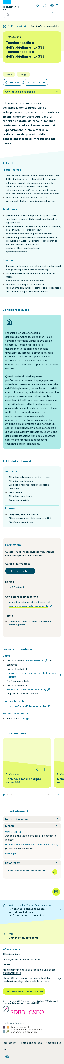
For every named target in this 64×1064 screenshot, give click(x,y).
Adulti (6, 964)
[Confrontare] (44, 769)
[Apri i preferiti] (37, 5)
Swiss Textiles (13, 831)
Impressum (9, 1042)
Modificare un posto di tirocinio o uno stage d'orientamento (29, 971)
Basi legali (11, 853)
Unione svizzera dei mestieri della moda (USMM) (31, 844)
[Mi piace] (37, 769)
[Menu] (58, 15)
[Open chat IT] (56, 892)
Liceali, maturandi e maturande (21, 959)
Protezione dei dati (31, 1042)
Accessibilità (53, 1042)
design (25, 718)
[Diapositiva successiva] (57, 795)
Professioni (18, 26)
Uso (5, 1049)
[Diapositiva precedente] (49, 795)
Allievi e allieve (11, 954)
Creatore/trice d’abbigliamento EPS (29, 706)
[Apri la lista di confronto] (44, 5)
